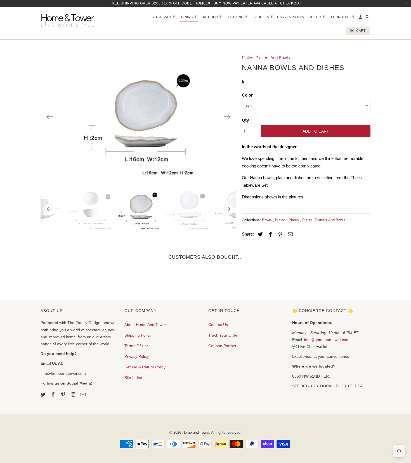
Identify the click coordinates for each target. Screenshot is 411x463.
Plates (294, 220)
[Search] (368, 18)
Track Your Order (223, 335)
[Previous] (49, 117)
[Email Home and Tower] (84, 394)
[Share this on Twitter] (259, 234)
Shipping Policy (137, 335)
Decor (317, 16)
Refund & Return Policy (145, 367)
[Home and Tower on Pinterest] (64, 394)
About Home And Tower (145, 324)
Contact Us (218, 324)
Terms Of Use (136, 346)
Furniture (343, 16)
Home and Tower (195, 432)
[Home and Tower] (68, 19)
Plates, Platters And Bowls (266, 57)
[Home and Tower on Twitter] (44, 394)
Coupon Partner (222, 346)
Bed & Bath (163, 16)
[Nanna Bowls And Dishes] (138, 116)
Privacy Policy (136, 356)
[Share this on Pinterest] (279, 234)
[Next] (227, 117)
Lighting (237, 16)
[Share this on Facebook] (269, 234)
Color (247, 95)
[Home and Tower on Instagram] (73, 394)
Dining (280, 220)
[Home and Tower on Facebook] (54, 394)
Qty (245, 120)
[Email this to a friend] (289, 234)
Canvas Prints (290, 17)
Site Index (133, 377)
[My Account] (361, 18)
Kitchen (212, 16)
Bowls (267, 220)
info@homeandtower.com (326, 339)
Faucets (263, 16)
